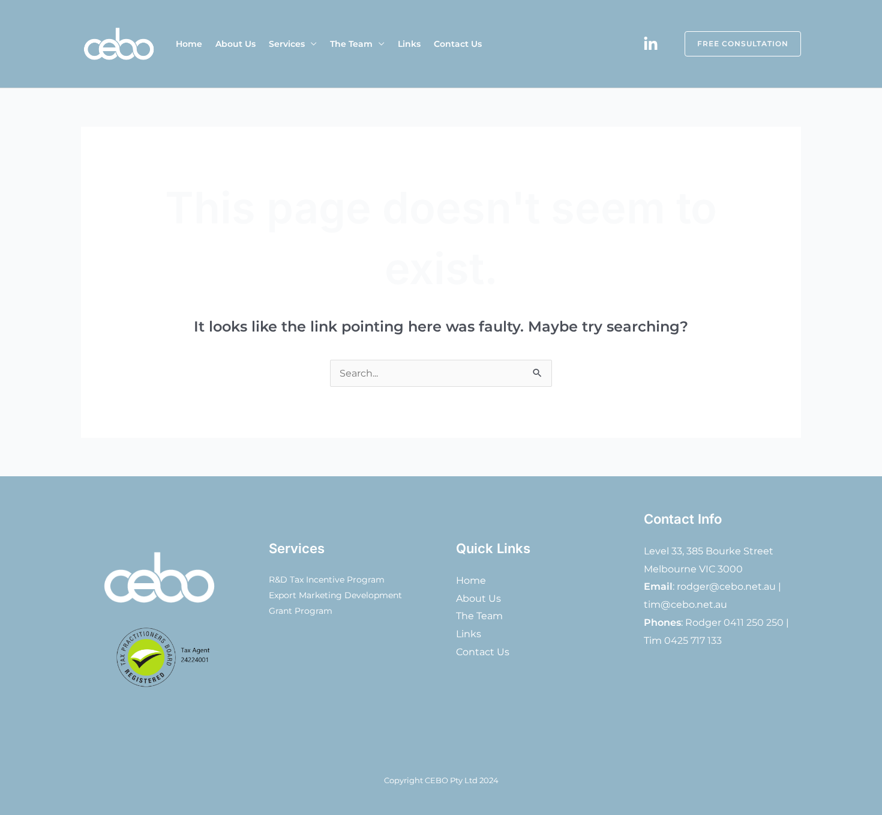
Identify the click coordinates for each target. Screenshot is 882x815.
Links (409, 43)
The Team (351, 43)
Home (189, 43)
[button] (735, 43)
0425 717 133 (693, 640)
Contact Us (458, 43)
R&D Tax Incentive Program (327, 579)
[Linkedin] (650, 44)
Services (287, 43)
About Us (235, 43)
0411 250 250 (754, 622)
